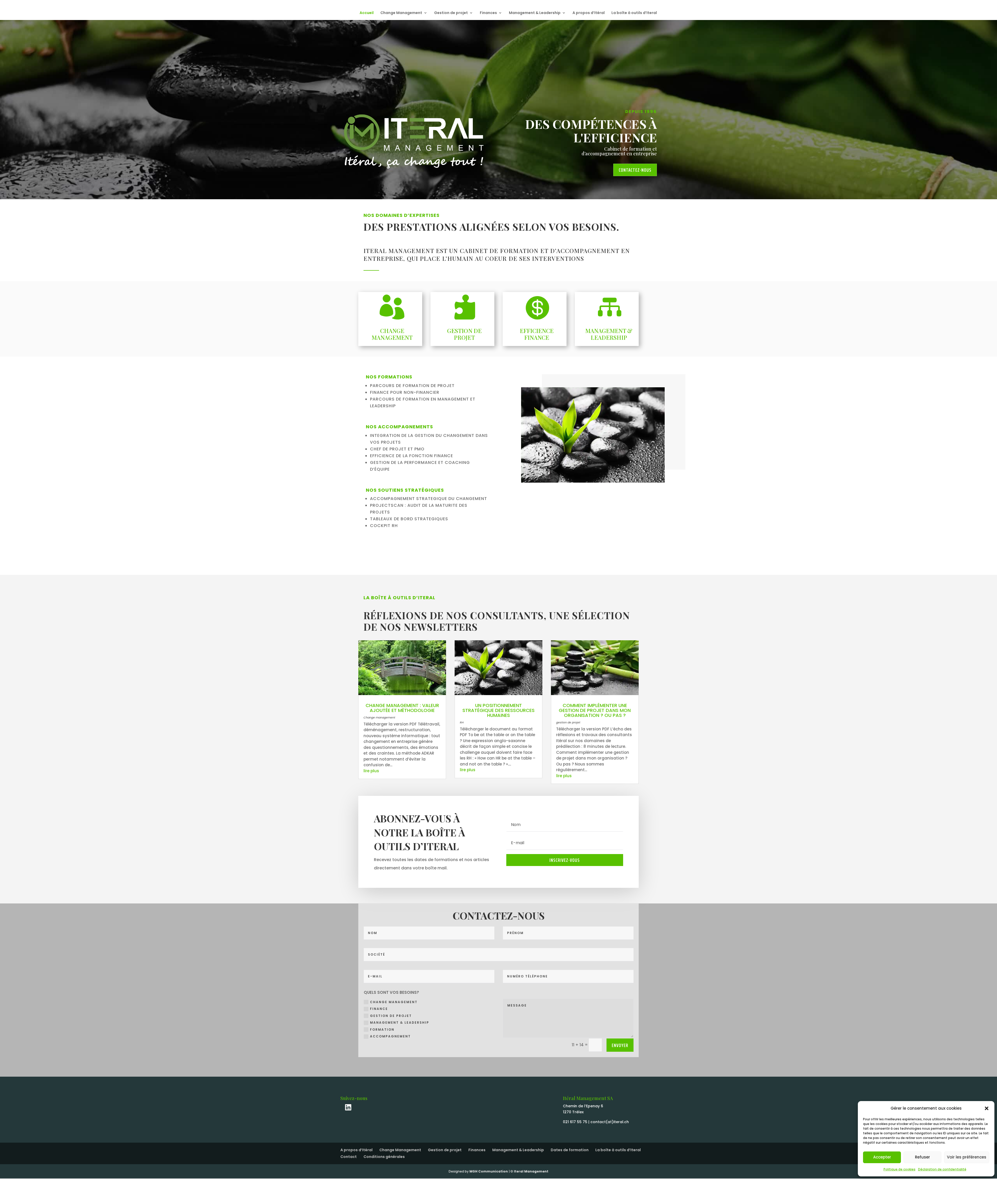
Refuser (922, 1157)
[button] (986, 1108)
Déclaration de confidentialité (942, 1169)
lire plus (371, 771)
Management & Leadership (535, 13)
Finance (379, 1009)
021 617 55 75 (575, 1121)
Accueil (367, 13)
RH (462, 722)
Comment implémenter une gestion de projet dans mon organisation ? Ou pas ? (595, 710)
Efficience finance (537, 334)
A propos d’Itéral (588, 13)
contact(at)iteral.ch (609, 1121)
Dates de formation (570, 1150)
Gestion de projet (451, 13)
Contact (348, 1156)
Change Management (401, 13)
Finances (488, 13)
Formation (382, 1029)
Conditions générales (384, 1156)
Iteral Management (531, 1171)
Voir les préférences (966, 1157)
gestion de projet (568, 722)
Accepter (882, 1157)
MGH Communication (488, 1171)
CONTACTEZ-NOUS (635, 170)
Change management (379, 717)
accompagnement (390, 1036)
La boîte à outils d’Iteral (634, 13)
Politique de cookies (899, 1169)
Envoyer (620, 1045)
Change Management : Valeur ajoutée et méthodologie (402, 708)
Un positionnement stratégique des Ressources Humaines (498, 710)
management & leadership (399, 1022)
